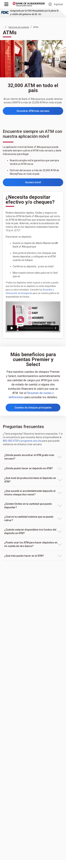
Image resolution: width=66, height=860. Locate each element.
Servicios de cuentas (18, 27)
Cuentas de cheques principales (33, 407)
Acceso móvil (44, 183)
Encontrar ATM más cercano (40, 112)
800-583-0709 (11, 440)
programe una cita (31, 440)
